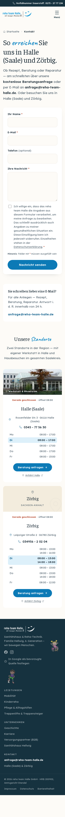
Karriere (9, 734)
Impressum (10, 788)
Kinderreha (11, 701)
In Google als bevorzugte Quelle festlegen (22, 661)
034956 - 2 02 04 (35, 541)
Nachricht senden (32, 265)
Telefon (19, 150)
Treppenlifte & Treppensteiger (23, 713)
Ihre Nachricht (18, 168)
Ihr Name (15, 114)
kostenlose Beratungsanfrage (28, 82)
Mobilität (10, 695)
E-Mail (13, 132)
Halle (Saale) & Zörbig (18, 765)
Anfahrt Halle (32, 475)
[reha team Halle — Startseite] (17, 14)
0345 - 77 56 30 (35, 427)
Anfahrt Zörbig (32, 601)
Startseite (13, 31)
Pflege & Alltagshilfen (18, 707)
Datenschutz (27, 788)
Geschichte (11, 728)
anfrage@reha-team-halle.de (31, 314)
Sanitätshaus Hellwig (17, 745)
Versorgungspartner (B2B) (21, 739)
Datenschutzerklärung (28, 246)
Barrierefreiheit (45, 788)
